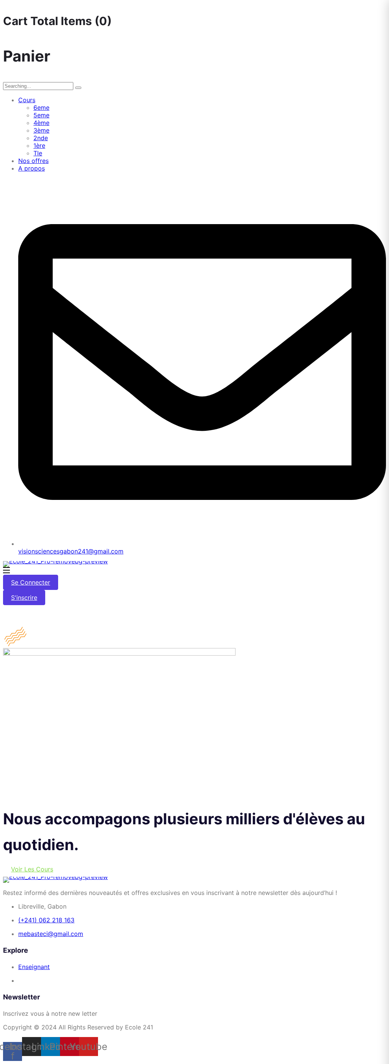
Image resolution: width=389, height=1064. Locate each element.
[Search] (78, 88)
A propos (31, 168)
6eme (41, 107)
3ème (41, 130)
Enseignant (34, 967)
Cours (26, 100)
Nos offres (33, 160)
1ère (39, 145)
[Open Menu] (7, 571)
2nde (40, 138)
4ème (41, 122)
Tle (37, 153)
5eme (41, 115)
